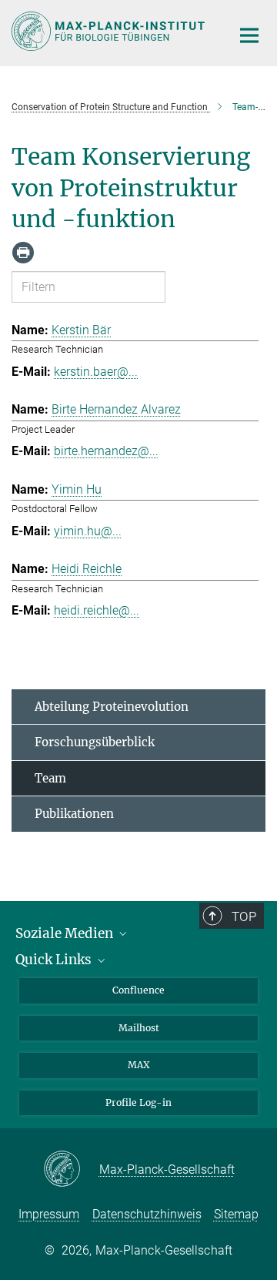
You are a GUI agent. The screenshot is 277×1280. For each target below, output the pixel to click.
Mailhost (138, 1028)
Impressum (48, 1214)
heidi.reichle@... (96, 610)
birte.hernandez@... (106, 451)
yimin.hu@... (88, 531)
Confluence (138, 990)
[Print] (23, 252)
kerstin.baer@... (96, 371)
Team (50, 778)
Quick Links (55, 959)
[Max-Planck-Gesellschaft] (71, 1169)
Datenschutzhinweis (147, 1214)
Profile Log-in (138, 1102)
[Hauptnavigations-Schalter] (249, 35)
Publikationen (74, 813)
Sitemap (236, 1214)
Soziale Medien (65, 933)
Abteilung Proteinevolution (112, 706)
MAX (139, 1065)
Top (244, 916)
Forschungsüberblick (95, 742)
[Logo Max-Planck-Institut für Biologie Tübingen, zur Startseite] (110, 31)
